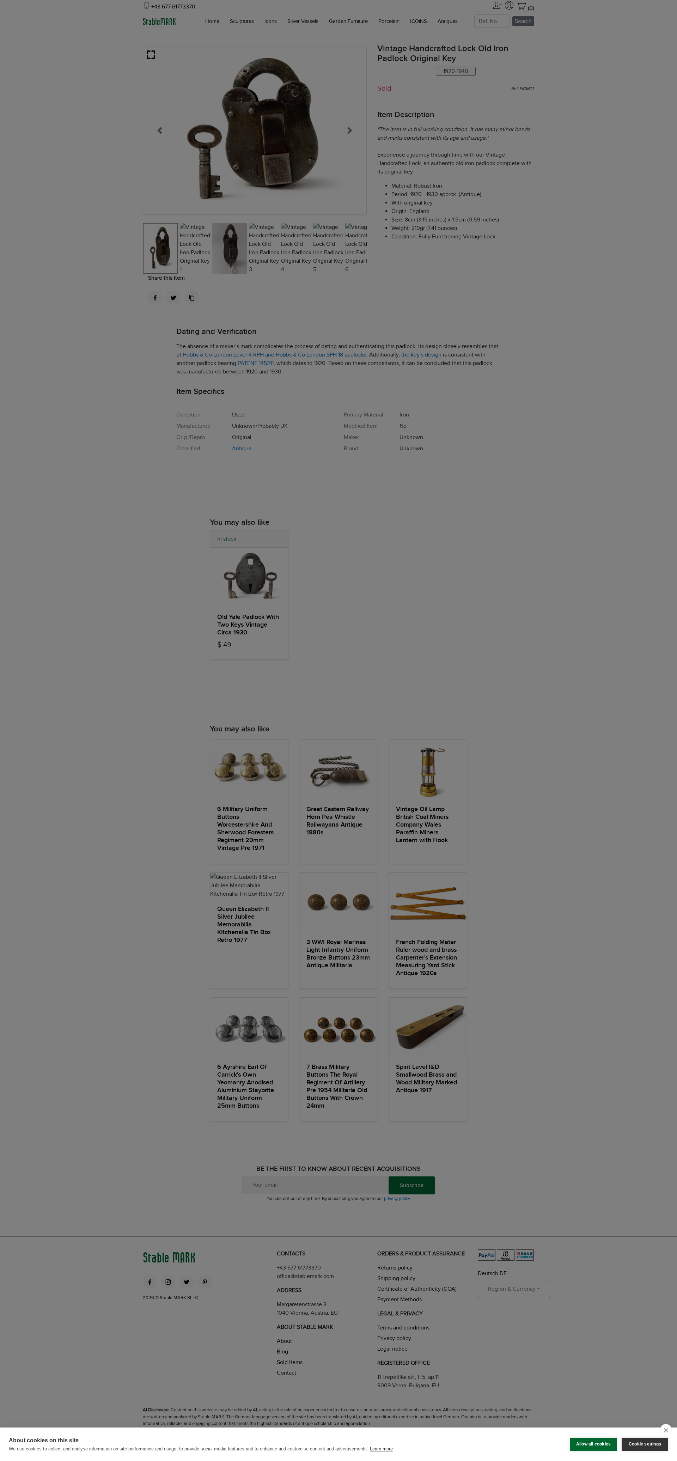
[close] (666, 1430)
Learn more (381, 1448)
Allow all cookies (593, 1444)
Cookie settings (645, 1444)
